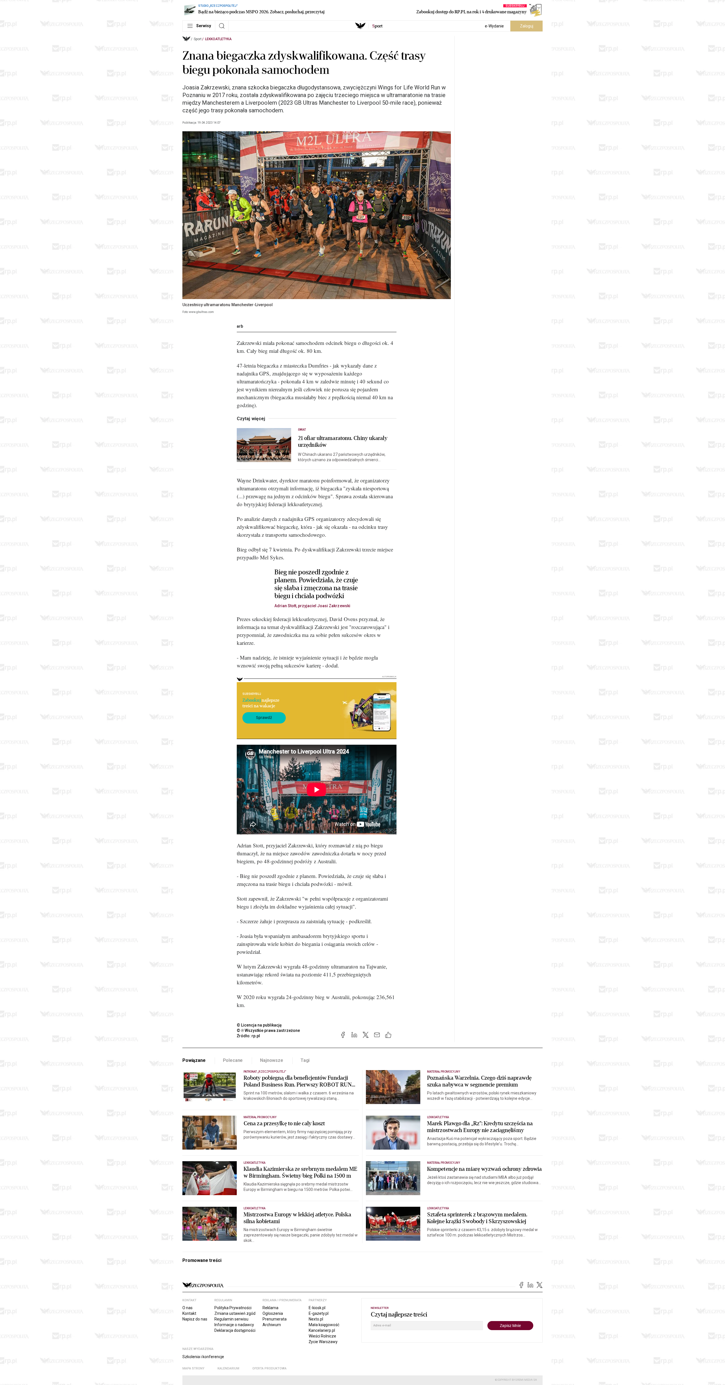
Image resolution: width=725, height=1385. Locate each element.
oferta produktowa (269, 1368)
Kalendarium (228, 1368)
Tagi (305, 1060)
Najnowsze (271, 1060)
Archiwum (272, 1324)
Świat (302, 429)
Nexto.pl (316, 1319)
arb (240, 326)
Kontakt (189, 1313)
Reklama (270, 1307)
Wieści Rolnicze (322, 1336)
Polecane (233, 1060)
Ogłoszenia (273, 1313)
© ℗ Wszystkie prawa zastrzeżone (268, 1030)
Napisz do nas (194, 1319)
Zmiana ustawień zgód (234, 1313)
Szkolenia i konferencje (203, 1356)
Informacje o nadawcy (234, 1324)
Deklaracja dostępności (234, 1330)
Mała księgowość (324, 1324)
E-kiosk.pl (317, 1307)
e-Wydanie (494, 26)
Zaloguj (526, 26)
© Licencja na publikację (259, 1025)
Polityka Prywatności (232, 1307)
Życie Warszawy (323, 1341)
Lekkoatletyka (218, 39)
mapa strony (193, 1368)
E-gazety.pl (319, 1313)
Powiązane (194, 1060)
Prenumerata (275, 1319)
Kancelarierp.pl (322, 1330)
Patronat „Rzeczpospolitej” (265, 1071)
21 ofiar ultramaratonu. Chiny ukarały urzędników (342, 441)
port (377, 26)
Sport (198, 39)
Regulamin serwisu (231, 1319)
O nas (187, 1307)
